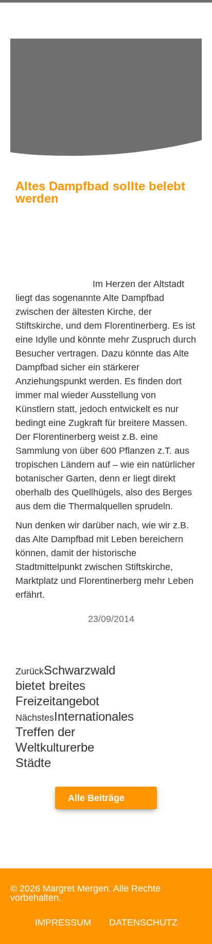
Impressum (63, 922)
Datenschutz (143, 922)
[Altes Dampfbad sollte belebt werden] (54, 284)
